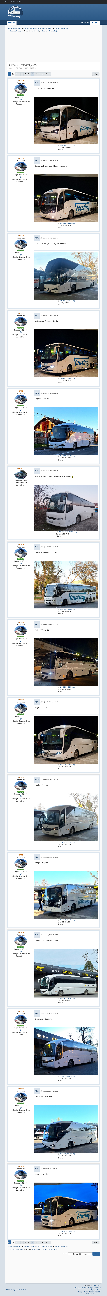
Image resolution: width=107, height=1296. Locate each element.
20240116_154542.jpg (67, 301)
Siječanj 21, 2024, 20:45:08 (50, 393)
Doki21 (21, 468)
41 (39, 74)
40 (36, 74)
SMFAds (88, 1294)
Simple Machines (94, 1288)
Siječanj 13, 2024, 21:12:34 (50, 160)
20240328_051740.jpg (67, 1076)
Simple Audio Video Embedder (89, 1292)
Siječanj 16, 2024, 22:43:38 (50, 238)
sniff (37, 31)
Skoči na (64, 1254)
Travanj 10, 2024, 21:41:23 (50, 1168)
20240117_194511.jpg (67, 378)
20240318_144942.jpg (67, 998)
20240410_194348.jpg (67, 1231)
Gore (9, 1242)
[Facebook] (21, 99)
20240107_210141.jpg (67, 145)
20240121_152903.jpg (67, 456)
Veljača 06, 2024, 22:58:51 (50, 547)
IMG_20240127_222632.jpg (67, 532)
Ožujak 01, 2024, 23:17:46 (50, 857)
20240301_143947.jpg (67, 920)
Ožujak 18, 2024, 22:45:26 (50, 935)
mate (34, 31)
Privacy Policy (96, 1290)
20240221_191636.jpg (67, 764)
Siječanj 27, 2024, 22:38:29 (50, 470)
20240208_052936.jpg (67, 687)
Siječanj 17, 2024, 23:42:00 (50, 315)
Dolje (9, 73)
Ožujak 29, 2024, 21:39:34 (50, 1091)
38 (29, 74)
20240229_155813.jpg (67, 842)
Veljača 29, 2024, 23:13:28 (50, 779)
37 (25, 74)
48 (46, 74)
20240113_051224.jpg (67, 223)
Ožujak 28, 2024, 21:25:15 (50, 1013)
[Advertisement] (53, 47)
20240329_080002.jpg (67, 1154)
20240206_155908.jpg (67, 609)
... (42, 74)
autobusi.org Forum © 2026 (16, 1290)
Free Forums (97, 1294)
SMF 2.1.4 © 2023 (80, 1288)
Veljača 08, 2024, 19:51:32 (50, 624)
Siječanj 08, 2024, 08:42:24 (50, 83)
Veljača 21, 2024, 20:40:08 (50, 702)
